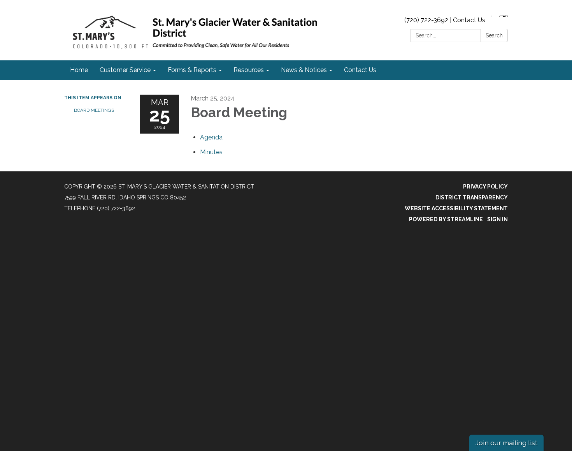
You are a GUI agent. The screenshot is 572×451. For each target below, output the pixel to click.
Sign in (497, 219)
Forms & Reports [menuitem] (192, 70)
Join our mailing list (506, 443)
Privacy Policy (485, 186)
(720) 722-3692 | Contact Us (444, 20)
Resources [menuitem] (248, 70)
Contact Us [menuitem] (360, 70)
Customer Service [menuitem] (125, 70)
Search (494, 35)
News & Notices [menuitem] (304, 70)
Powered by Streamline (446, 219)
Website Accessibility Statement (456, 208)
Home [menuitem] (79, 70)
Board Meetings (94, 110)
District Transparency (471, 197)
